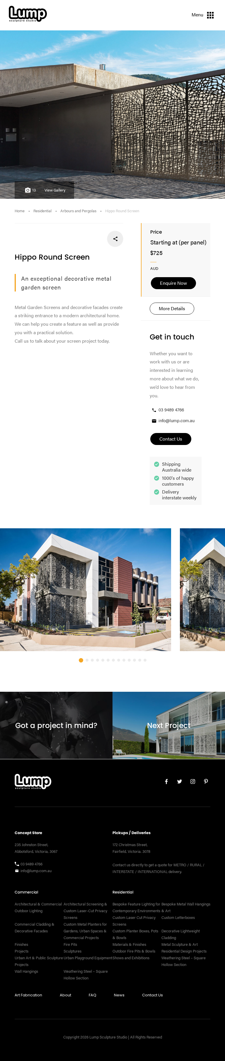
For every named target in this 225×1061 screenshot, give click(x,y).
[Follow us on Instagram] (190, 783)
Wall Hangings (26, 971)
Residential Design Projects (184, 951)
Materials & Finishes (129, 944)
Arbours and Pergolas (78, 210)
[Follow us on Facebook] (164, 783)
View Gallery (55, 190)
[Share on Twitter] (96, 239)
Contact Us (152, 995)
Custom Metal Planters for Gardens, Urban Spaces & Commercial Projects (85, 931)
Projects (21, 951)
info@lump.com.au (176, 420)
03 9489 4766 (171, 409)
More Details (172, 308)
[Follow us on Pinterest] (203, 783)
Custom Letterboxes (178, 917)
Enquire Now (173, 283)
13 (34, 190)
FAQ (92, 995)
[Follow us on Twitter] (177, 783)
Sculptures (72, 951)
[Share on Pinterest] (77, 239)
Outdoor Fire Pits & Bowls (133, 951)
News (119, 995)
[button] (81, 660)
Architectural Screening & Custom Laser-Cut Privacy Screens (85, 910)
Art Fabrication (28, 995)
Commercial (26, 892)
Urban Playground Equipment (88, 957)
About (65, 995)
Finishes (21, 944)
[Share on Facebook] (115, 239)
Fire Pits (70, 944)
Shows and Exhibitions (130, 957)
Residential (42, 210)
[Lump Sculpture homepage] (33, 783)
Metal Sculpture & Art (179, 944)
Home (20, 210)
